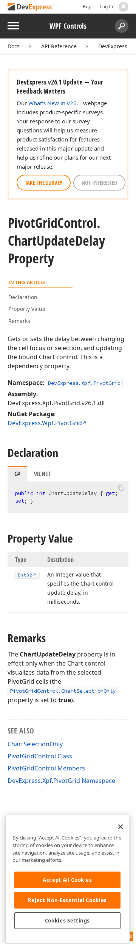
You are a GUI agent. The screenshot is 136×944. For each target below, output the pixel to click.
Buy (87, 6)
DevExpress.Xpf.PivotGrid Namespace (61, 780)
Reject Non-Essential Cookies (67, 900)
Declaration (22, 297)
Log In (106, 6)
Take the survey (43, 182)
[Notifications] (123, 7)
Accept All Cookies (67, 879)
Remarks (19, 320)
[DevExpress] (31, 7)
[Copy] (120, 488)
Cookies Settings (67, 920)
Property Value (26, 308)
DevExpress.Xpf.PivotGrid (84, 383)
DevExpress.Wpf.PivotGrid (45, 423)
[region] (67, 879)
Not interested (99, 182)
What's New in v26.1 (55, 103)
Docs (14, 46)
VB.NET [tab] (42, 474)
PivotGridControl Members (46, 768)
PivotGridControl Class (40, 756)
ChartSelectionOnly (35, 744)
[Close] (120, 826)
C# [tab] (17, 474)
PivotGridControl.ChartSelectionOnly (63, 690)
